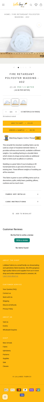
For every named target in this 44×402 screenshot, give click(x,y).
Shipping (6, 301)
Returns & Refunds (9, 305)
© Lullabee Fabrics (22, 376)
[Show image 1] (18, 67)
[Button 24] (16, 111)
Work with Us (7, 297)
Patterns (6, 354)
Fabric (5, 347)
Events (5, 326)
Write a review (22, 240)
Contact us (7, 293)
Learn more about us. (10, 276)
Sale (4, 362)
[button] (6, 102)
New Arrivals (7, 343)
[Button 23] (6, 111)
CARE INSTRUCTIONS (16, 202)
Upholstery (7, 351)
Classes (5, 366)
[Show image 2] (20, 67)
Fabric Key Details (16, 194)
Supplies (6, 358)
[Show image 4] (25, 67)
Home (7, 14)
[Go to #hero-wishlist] (36, 4)
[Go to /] (20, 5)
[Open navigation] (3, 5)
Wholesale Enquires (10, 330)
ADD (38, 138)
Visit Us (5, 322)
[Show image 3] (23, 67)
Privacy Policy (8, 309)
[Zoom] (39, 25)
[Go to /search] (31, 5)
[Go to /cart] (41, 5)
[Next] (30, 67)
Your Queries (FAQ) (10, 289)
